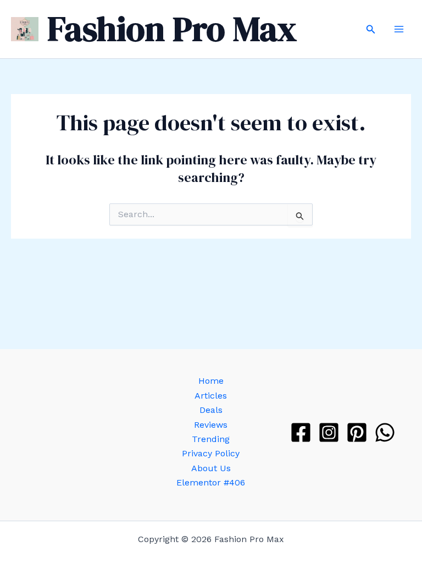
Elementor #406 (210, 482)
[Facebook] (301, 432)
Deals (211, 410)
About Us (211, 468)
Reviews (210, 425)
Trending (211, 439)
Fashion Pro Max (172, 28)
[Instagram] (329, 432)
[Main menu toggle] (399, 29)
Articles (211, 395)
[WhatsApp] (385, 432)
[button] (371, 29)
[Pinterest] (357, 432)
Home (211, 381)
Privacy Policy (211, 453)
